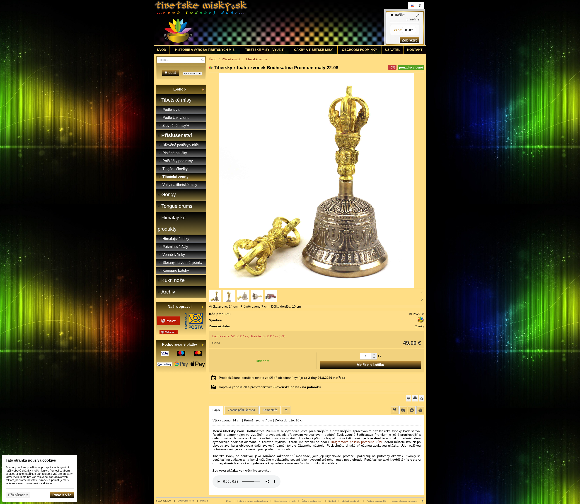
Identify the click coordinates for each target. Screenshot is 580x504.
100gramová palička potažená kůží (356, 442)
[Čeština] (412, 5)
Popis (216, 410)
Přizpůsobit (18, 495)
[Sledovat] (408, 398)
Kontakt (332, 501)
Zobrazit (409, 40)
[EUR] (420, 5)
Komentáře (270, 410)
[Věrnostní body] (412, 410)
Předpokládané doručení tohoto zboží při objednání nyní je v (282, 377)
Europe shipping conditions (404, 501)
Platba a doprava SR (376, 501)
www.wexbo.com (186, 501)
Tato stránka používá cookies (31, 460)
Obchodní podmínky (351, 501)
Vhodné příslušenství (241, 410)
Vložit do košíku (370, 365)
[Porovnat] (420, 410)
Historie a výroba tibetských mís (252, 501)
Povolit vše (61, 495)
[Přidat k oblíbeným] (421, 398)
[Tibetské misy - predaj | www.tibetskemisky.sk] (256, 22)
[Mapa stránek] (422, 501)
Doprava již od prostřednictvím (270, 387)
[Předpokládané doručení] (395, 410)
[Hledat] (202, 60)
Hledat (171, 73)
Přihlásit (204, 501)
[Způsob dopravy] (403, 410)
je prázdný (412, 17)
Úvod (228, 501)
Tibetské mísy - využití (285, 501)
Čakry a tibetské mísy (312, 501)
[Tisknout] (415, 398)
